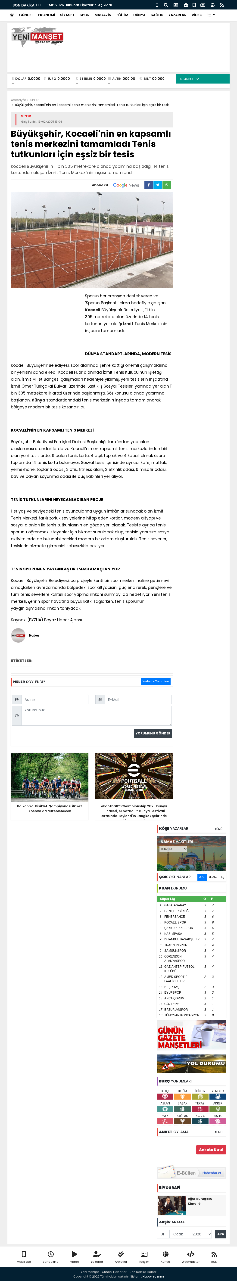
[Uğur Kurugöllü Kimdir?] (172, 1205)
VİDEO (197, 14)
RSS (214, 1261)
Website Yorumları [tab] (156, 681)
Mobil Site (24, 1261)
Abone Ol (100, 185)
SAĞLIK (157, 14)
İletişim (144, 1261)
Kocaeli (92, 310)
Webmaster (191, 1261)
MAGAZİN (103, 14)
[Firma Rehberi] (185, 4)
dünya (38, 400)
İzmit (128, 323)
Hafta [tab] (213, 877)
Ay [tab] (222, 877)
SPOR (85, 14)
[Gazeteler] (202, 4)
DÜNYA (139, 14)
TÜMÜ (218, 829)
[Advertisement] (142, 57)
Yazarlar (97, 1261)
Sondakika (51, 1261)
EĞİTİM (122, 14)
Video (74, 1261)
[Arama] (166, 4)
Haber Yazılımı (153, 1276)
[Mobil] (157, 4)
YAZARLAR (177, 14)
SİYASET (67, 14)
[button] (211, 15)
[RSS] (222, 4)
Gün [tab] (202, 877)
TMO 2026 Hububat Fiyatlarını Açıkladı (79, 5)
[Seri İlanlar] (194, 4)
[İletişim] (176, 4)
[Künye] (212, 4)
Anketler (121, 1261)
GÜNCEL (26, 14)
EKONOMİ (46, 14)
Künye (165, 1261)
